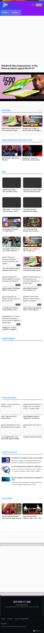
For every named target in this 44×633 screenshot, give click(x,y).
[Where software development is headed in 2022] (6, 479)
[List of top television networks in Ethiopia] (6, 470)
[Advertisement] (22, 38)
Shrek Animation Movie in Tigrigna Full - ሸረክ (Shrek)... (31, 417)
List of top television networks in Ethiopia (26, 466)
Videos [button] (4, 12)
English (37, 631)
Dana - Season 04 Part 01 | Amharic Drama (9, 417)
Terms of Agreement (21, 619)
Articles (15, 12)
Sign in (39, 5)
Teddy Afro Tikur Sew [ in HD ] (32, 437)
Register (4, 623)
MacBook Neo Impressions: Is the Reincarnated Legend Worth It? (19, 67)
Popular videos (9, 398)
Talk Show (7, 498)
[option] (11, 124)
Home (3, 619)
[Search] (33, 5)
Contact (9, 619)
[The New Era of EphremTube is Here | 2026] (6, 460)
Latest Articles (9, 452)
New (3, 172)
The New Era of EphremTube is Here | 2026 (27, 458)
